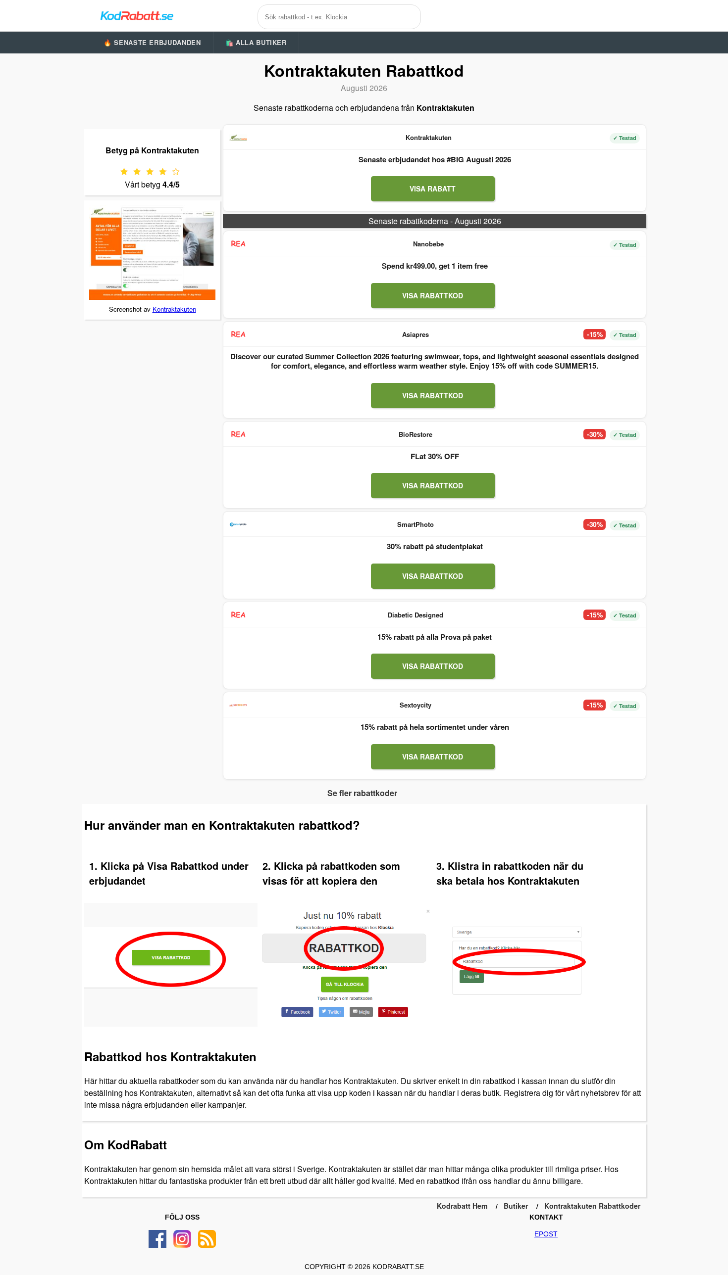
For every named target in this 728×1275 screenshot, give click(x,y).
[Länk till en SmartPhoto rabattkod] (238, 524)
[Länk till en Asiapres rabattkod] (238, 334)
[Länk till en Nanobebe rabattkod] (238, 244)
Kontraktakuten (174, 309)
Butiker (516, 1206)
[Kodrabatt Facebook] (157, 1239)
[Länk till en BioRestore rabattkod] (238, 434)
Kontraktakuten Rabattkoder (592, 1206)
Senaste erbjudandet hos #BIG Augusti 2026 (435, 159)
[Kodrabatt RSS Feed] (207, 1239)
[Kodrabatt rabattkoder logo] (136, 15)
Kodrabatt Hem (462, 1206)
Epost (546, 1234)
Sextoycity (415, 704)
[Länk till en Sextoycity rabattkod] (238, 705)
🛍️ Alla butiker (256, 42)
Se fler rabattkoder (362, 793)
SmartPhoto (415, 524)
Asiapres (415, 334)
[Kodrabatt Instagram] (182, 1239)
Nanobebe (428, 243)
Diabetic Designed (415, 614)
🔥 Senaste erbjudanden (152, 42)
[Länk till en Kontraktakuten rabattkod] (238, 137)
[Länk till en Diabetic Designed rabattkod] (238, 615)
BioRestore (415, 434)
